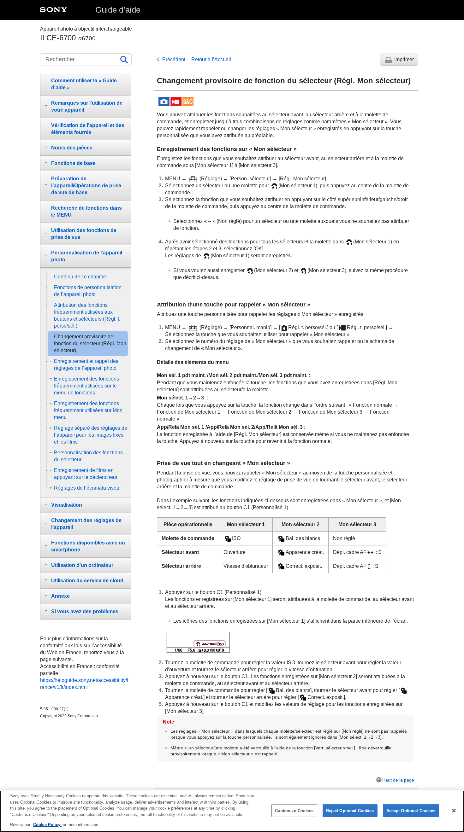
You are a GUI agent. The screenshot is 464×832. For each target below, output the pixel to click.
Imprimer (404, 59)
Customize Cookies (294, 810)
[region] (232, 811)
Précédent (173, 59)
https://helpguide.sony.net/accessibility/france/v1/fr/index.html (84, 684)
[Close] (454, 810)
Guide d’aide (117, 10)
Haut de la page (398, 780)
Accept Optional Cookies (411, 810)
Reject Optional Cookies (350, 810)
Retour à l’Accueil (211, 59)
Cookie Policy (47, 824)
